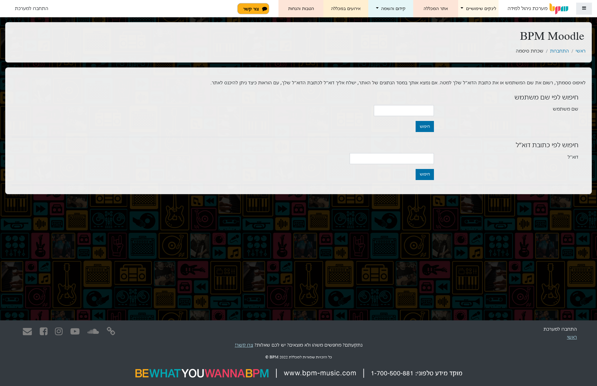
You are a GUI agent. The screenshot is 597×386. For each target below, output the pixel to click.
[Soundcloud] (93, 331)
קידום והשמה (393, 8)
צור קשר (251, 9)
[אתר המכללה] (111, 331)
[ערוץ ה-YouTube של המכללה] (75, 331)
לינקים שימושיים (480, 8)
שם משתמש (565, 109)
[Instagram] (59, 331)
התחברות (559, 51)
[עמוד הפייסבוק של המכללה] (43, 331)
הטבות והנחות (301, 8)
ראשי (581, 51)
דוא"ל (573, 157)
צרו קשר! (244, 345)
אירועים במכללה (346, 8)
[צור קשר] (27, 331)
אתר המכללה (436, 8)
